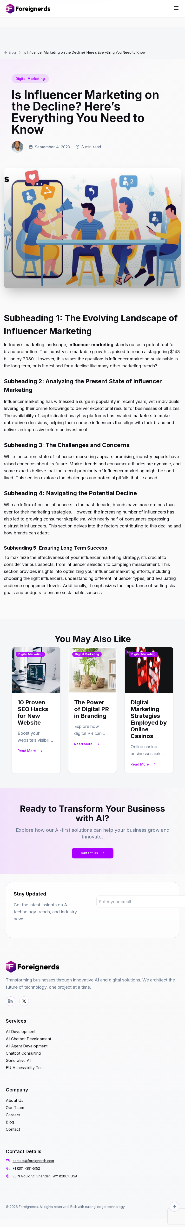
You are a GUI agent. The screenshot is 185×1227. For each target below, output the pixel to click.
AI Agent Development (26, 1046)
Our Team (15, 1107)
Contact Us (88, 853)
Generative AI (18, 1060)
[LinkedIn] (10, 1001)
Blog (12, 52)
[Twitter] (24, 1001)
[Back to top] (174, 1207)
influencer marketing (90, 344)
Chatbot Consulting (23, 1053)
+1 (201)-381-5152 (26, 1168)
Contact (13, 1129)
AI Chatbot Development (28, 1038)
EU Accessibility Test (25, 1067)
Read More (27, 751)
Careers (13, 1114)
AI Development (20, 1031)
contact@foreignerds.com (33, 1161)
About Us (14, 1100)
